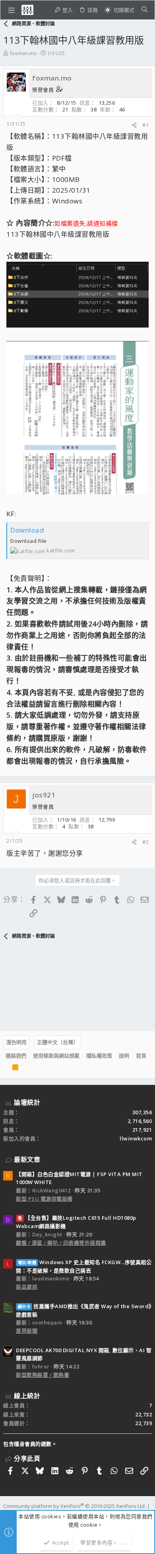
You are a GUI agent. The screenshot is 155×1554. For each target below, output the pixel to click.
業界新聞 (26, 1330)
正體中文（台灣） (57, 1042)
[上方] (5, 1068)
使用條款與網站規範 (56, 1055)
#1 (145, 124)
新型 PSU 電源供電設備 (44, 1198)
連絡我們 (16, 1055)
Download (27, 530)
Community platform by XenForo (74, 1506)
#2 (145, 841)
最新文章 (27, 1159)
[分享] (134, 125)
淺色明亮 (16, 1042)
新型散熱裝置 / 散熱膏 (42, 1374)
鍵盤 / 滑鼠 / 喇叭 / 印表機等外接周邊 (61, 1242)
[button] (11, 10)
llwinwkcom (136, 1138)
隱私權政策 (99, 1055)
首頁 (141, 1055)
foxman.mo (23, 53)
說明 (124, 1055)
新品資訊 (26, 1286)
